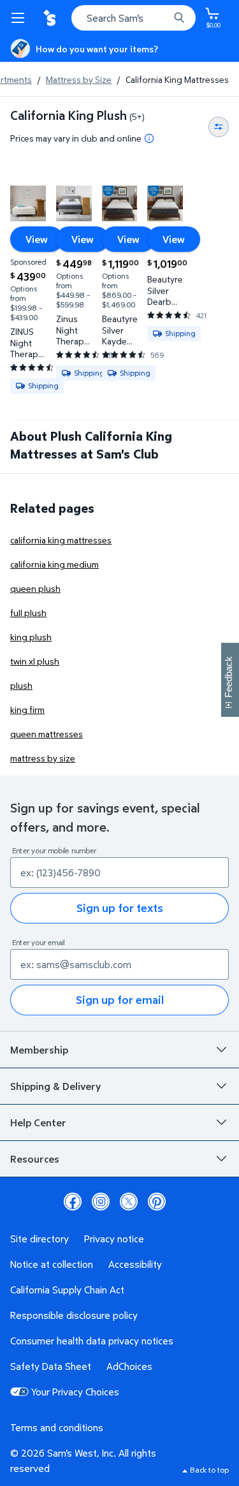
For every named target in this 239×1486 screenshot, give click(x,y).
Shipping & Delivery (55, 1086)
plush (21, 685)
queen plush (35, 588)
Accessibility (135, 1264)
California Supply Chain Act (67, 1290)
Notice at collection (51, 1264)
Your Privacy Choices (75, 1392)
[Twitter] (128, 1202)
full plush (28, 613)
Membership (39, 1050)
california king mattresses (61, 540)
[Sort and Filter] (218, 127)
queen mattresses (46, 734)
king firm (27, 709)
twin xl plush (34, 661)
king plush (31, 637)
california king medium (54, 564)
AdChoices (129, 1366)
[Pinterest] (156, 1202)
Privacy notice (114, 1239)
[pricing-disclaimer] (149, 138)
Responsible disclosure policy (74, 1315)
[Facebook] (72, 1202)
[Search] (179, 18)
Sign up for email (120, 1000)
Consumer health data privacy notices (91, 1341)
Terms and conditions (56, 1427)
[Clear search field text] (162, 18)
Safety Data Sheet (50, 1366)
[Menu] (20, 18)
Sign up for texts (119, 908)
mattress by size (42, 758)
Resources (34, 1159)
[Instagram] (100, 1202)
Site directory (39, 1239)
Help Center (38, 1122)
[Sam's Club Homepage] (51, 18)
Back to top (209, 1469)
